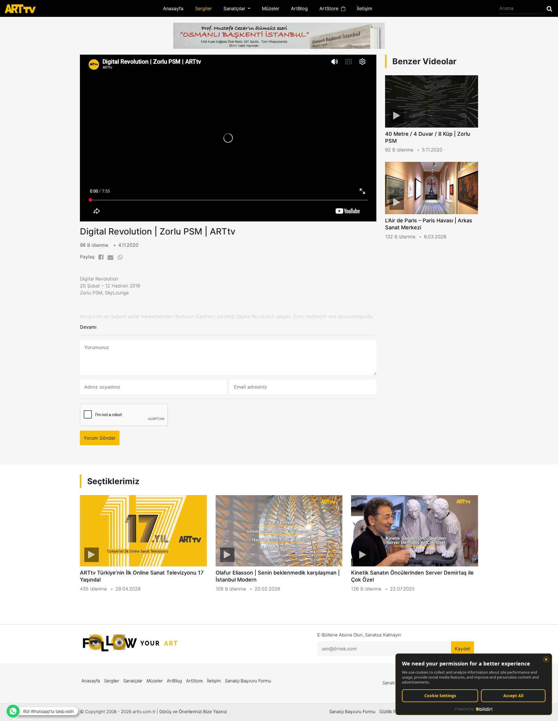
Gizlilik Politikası (395, 711)
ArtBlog (299, 8)
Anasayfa (173, 8)
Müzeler (270, 8)
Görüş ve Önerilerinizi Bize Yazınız (193, 711)
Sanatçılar (132, 681)
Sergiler (203, 8)
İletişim (364, 8)
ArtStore (330, 8)
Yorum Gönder (100, 438)
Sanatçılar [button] (235, 8)
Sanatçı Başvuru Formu (248, 681)
